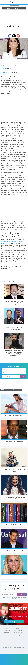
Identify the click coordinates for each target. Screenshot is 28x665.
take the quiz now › (14, 621)
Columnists (7, 633)
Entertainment (14, 5)
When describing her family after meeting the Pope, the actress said (13, 241)
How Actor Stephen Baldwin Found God (14, 550)
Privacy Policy (17, 627)
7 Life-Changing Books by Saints (14, 415)
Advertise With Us (8, 629)
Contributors (7, 635)
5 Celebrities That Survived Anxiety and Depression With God (14, 497)
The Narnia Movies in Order (14, 524)
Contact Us (6, 631)
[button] (26, 2)
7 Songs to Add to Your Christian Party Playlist (14, 469)
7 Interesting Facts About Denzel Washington (14, 441)
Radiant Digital (7, 641)
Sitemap (6, 639)
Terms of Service (18, 629)
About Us (6, 627)
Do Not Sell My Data (18, 631)
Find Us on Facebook (9, 637)
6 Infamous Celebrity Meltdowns (14, 576)
